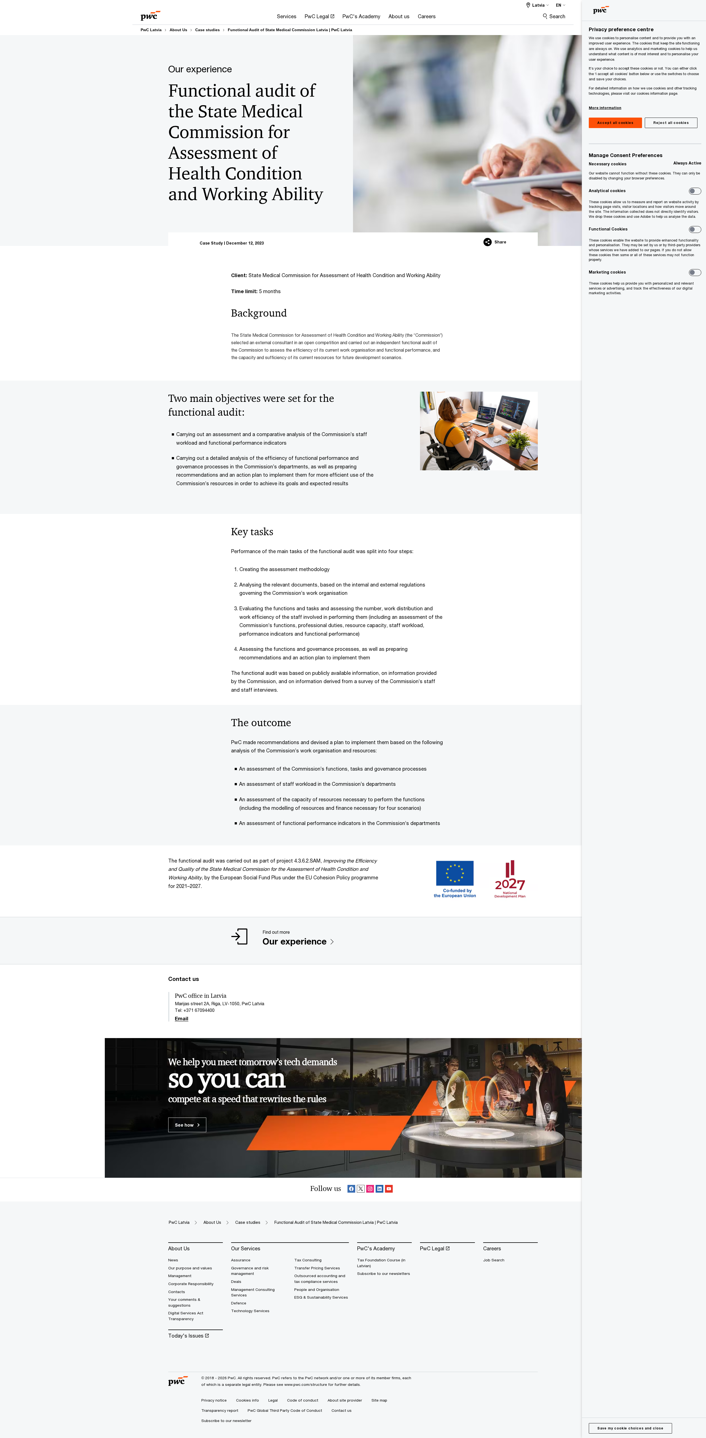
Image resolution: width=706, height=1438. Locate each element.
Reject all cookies (671, 123)
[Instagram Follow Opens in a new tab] (370, 1190)
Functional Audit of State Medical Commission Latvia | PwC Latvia (290, 30)
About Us (178, 30)
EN (558, 5)
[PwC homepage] (151, 14)
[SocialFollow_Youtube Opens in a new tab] (389, 1190)
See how (185, 1124)
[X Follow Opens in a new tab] (361, 1190)
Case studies (207, 30)
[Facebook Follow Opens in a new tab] (351, 1190)
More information (605, 107)
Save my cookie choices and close (630, 1428)
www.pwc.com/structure (305, 1384)
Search (557, 16)
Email (181, 1018)
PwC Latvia (151, 30)
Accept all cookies (615, 123)
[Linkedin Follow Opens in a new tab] (379, 1190)
